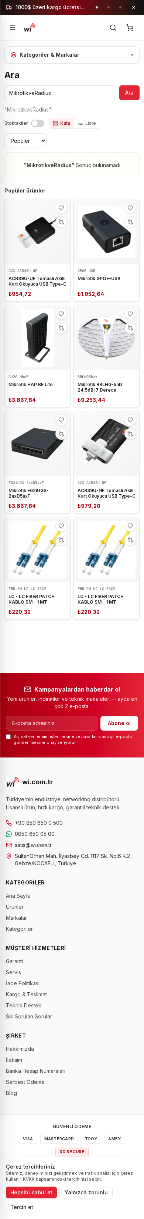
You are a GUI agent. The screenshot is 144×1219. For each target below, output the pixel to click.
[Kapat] (133, 7)
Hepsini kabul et (31, 1192)
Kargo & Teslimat (26, 994)
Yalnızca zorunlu (86, 1192)
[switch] (37, 123)
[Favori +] (61, 208)
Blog (11, 1093)
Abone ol (119, 723)
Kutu (65, 123)
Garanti (14, 961)
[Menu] (12, 27)
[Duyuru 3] (120, 7)
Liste (90, 123)
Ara (129, 92)
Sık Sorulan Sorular (29, 1016)
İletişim (14, 1060)
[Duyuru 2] (108, 7)
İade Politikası (23, 983)
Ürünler (15, 907)
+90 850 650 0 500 (39, 823)
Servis (13, 972)
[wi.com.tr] (29, 27)
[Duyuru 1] (96, 7)
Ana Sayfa (18, 896)
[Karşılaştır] (61, 222)
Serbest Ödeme (25, 1082)
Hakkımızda (20, 1049)
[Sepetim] (130, 28)
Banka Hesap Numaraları (35, 1071)
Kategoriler (19, 929)
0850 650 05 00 (35, 834)
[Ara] (113, 27)
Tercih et (21, 1207)
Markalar (16, 918)
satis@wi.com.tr (33, 845)
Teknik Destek (23, 1005)
